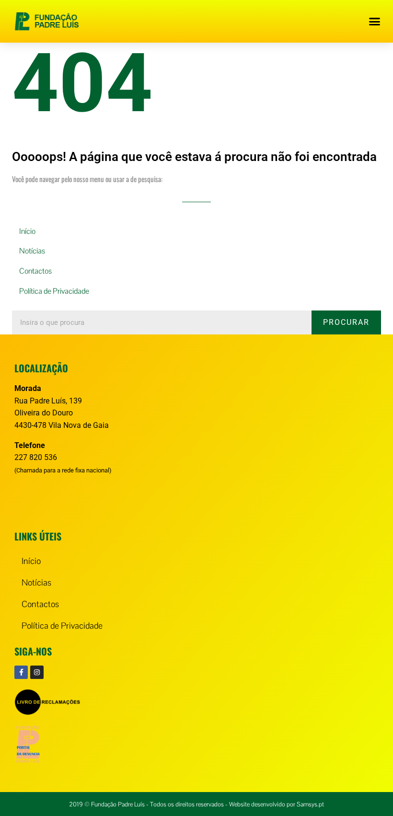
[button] (375, 21)
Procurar (346, 322)
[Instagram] (37, 672)
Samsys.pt (310, 804)
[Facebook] (21, 672)
